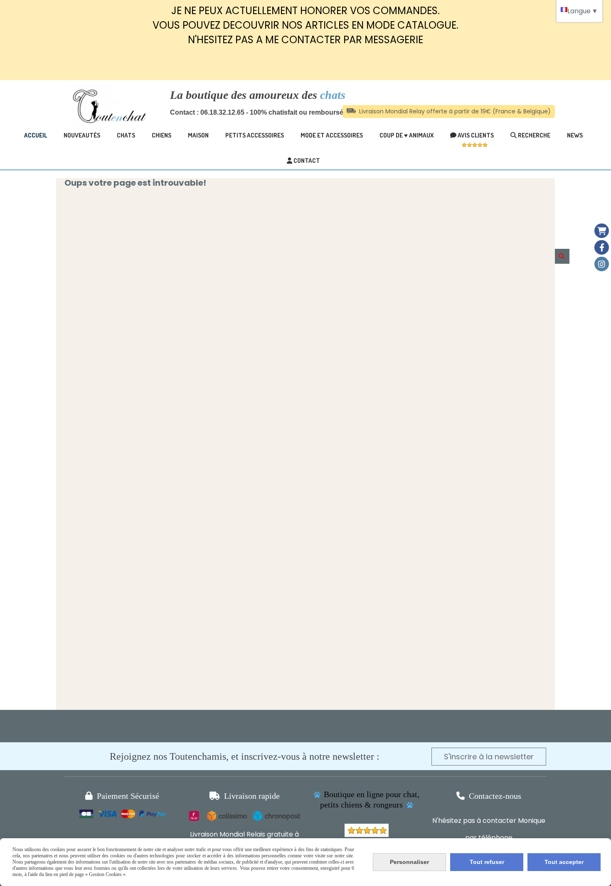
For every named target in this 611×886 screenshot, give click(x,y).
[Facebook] (601, 247)
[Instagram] (601, 264)
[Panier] (601, 230)
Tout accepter (564, 862)
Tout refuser (487, 862)
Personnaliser (409, 862)
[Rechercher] (562, 256)
